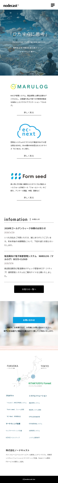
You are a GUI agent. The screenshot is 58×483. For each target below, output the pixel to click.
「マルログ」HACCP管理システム (16, 403)
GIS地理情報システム (35, 424)
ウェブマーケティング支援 (14, 431)
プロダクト (10, 395)
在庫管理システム (34, 431)
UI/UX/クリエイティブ (13, 438)
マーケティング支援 (13, 424)
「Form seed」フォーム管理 (15, 410)
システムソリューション (38, 396)
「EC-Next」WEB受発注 (13, 417)
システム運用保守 (34, 438)
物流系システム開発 (35, 410)
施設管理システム (34, 403)
